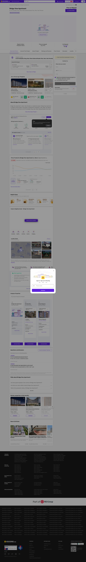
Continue (43, 290)
